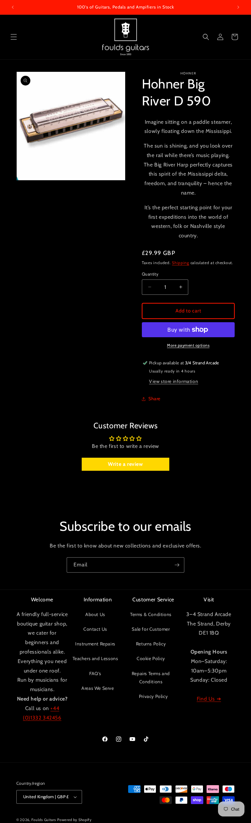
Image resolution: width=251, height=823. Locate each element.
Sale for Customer (151, 629)
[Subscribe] (177, 565)
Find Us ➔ (209, 699)
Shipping (180, 262)
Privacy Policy (153, 696)
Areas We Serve (97, 688)
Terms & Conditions (151, 614)
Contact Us (95, 629)
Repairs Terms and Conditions (151, 678)
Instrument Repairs (95, 644)
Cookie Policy (151, 658)
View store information (173, 381)
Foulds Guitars (43, 819)
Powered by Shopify (74, 819)
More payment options (188, 345)
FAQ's (95, 673)
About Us (95, 614)
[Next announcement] (238, 7)
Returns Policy (151, 644)
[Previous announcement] (13, 7)
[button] (14, 37)
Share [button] (154, 399)
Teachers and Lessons (95, 658)
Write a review (125, 464)
